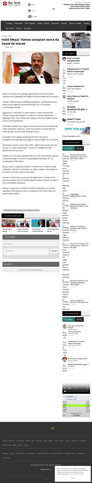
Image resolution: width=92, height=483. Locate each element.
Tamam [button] (73, 478)
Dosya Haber (83, 441)
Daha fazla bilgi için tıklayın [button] (76, 474)
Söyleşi (86, 23)
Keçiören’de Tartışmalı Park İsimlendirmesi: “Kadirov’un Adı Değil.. (79, 245)
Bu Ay (79, 148)
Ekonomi (55, 23)
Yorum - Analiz (75, 23)
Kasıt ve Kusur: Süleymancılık (73, 59)
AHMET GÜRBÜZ (73, 63)
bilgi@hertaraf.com (46, 469)
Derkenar (18, 23)
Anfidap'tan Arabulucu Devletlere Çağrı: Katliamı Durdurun (78, 228)
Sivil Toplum (30, 23)
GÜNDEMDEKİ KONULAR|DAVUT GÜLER (78, 195)
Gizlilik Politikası (70, 453)
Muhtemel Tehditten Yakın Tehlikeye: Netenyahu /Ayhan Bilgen (79, 282)
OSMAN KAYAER (73, 101)
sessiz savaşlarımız (75, 86)
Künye (12, 453)
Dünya (64, 23)
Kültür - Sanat (43, 23)
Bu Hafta (68, 148)
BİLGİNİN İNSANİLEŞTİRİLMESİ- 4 (77, 108)
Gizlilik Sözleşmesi (43, 453)
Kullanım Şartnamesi (57, 453)
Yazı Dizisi (10, 28)
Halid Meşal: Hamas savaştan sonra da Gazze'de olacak (21, 210)
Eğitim (51, 441)
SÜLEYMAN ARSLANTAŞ (76, 122)
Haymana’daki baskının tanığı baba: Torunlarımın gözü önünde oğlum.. (78, 156)
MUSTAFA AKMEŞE (74, 89)
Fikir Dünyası (69, 53)
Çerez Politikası (20, 453)
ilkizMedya (46, 479)
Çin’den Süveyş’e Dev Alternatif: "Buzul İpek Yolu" (79, 301)
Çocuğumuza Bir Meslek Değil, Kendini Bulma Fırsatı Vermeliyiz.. (79, 206)
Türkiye (9, 23)
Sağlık (14, 445)
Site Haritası (6, 458)
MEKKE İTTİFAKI (74, 119)
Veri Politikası (80, 453)
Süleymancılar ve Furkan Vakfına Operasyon (78, 70)
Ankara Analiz (7, 445)
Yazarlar (27, 28)
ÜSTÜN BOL (71, 112)
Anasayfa (5, 453)
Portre (19, 28)
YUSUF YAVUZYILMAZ (75, 74)
